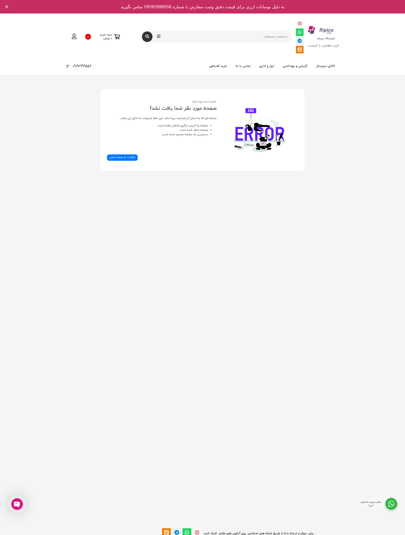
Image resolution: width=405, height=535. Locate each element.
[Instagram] (300, 23)
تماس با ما (243, 66)
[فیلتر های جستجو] (158, 36)
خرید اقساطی (218, 66)
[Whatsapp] (300, 32)
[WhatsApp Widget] (391, 504)
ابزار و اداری (266, 66)
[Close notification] (6, 6)
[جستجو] (147, 36)
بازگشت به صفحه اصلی (122, 157)
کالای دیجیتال (325, 66)
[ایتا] (300, 49)
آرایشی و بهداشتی (295, 66)
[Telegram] (300, 41)
